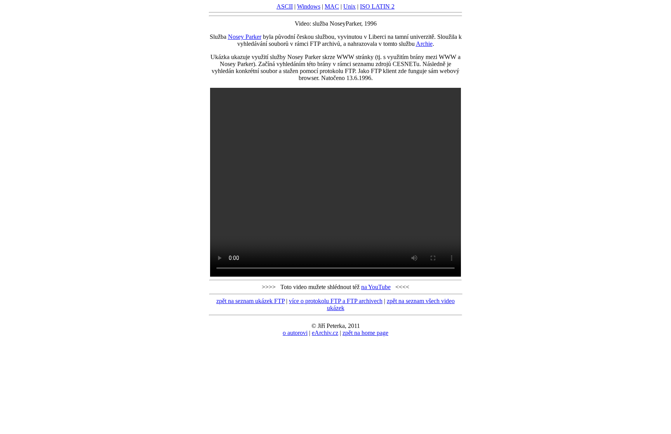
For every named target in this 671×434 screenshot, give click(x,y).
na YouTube (376, 287)
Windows (308, 6)
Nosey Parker (244, 36)
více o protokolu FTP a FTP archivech (335, 301)
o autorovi (295, 332)
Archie (424, 43)
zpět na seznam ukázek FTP (250, 301)
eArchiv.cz (325, 332)
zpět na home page (365, 332)
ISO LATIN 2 (377, 6)
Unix (349, 6)
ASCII (284, 6)
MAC (332, 6)
